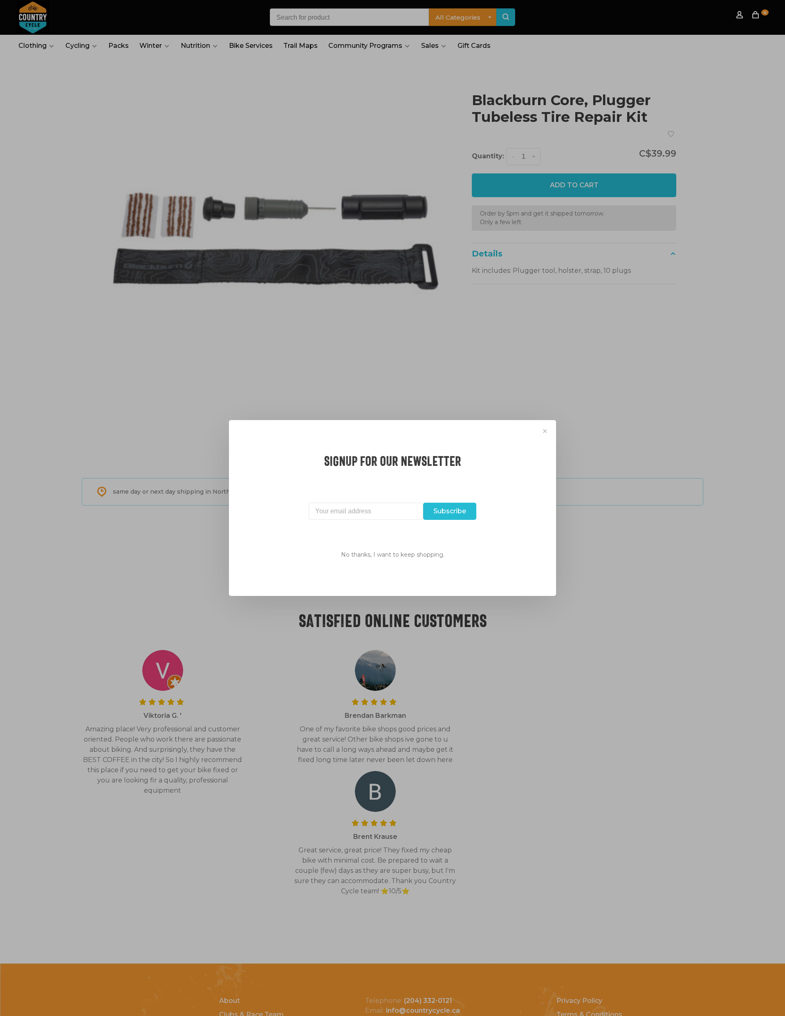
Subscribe (449, 511)
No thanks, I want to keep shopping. (392, 554)
